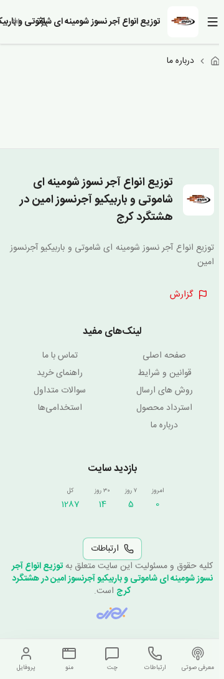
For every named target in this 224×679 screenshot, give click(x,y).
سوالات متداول (60, 390)
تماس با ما (60, 355)
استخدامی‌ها (60, 408)
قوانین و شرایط (165, 373)
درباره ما (164, 425)
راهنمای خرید (60, 373)
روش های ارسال (164, 390)
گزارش (181, 294)
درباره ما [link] (180, 61)
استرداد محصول (164, 408)
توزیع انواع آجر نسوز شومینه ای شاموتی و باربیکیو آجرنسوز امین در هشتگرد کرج (112, 579)
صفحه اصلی (164, 355)
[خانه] (215, 61)
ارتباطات (105, 548)
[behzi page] (112, 613)
